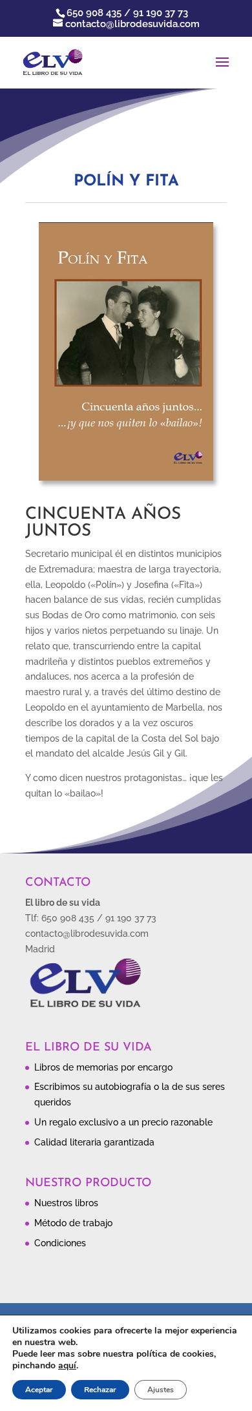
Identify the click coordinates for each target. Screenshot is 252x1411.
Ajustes (160, 1390)
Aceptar (39, 1390)
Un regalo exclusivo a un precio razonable (123, 1122)
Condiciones (60, 1243)
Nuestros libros (66, 1203)
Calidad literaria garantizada (94, 1142)
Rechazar (100, 1390)
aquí (67, 1365)
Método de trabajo (73, 1223)
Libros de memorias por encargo (103, 1067)
